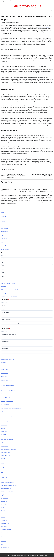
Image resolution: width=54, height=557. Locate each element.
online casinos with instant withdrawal (11, 408)
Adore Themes (42, 555)
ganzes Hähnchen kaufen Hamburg (10, 449)
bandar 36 (3, 286)
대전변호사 (3, 362)
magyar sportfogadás (7, 319)
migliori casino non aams (7, 359)
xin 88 (3, 305)
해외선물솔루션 (4, 373)
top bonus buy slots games (8, 390)
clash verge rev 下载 (6, 488)
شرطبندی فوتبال (4, 446)
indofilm (3, 458)
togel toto (3, 495)
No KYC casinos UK (6, 312)
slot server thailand (6, 529)
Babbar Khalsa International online (10, 290)
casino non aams (5, 345)
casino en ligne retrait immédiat (9, 334)
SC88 (2, 212)
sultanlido (3, 541)
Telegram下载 (4, 228)
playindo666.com (5, 455)
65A (3, 276)
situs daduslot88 (5, 404)
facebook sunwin (5, 249)
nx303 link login (5, 547)
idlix (2, 544)
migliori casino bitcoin (6, 380)
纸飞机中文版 (4, 376)
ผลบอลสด (3, 366)
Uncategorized (10, 169)
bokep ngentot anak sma (7, 482)
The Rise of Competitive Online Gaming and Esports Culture (8, 189)
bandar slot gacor (5, 523)
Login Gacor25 (4, 498)
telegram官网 (4, 520)
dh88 (3, 265)
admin (17, 22)
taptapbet (4, 434)
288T (3, 269)
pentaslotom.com (5, 452)
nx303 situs (4, 526)
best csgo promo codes (7, 401)
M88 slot (3, 428)
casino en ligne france (7, 338)
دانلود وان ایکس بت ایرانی (6, 417)
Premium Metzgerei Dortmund (9, 485)
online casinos (5, 348)
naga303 (3, 464)
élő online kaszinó (6, 316)
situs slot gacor (5, 394)
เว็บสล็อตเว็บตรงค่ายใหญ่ (7, 492)
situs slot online (5, 533)
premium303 (4, 231)
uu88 (3, 258)
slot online (3, 216)
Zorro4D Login (4, 422)
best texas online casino (7, 439)
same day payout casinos (7, 385)
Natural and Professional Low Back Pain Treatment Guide (27, 188)
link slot (3, 223)
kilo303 (3, 221)
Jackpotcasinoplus (27, 6)
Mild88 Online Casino (43, 27)
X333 (3, 272)
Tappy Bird (4, 477)
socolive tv (4, 235)
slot (2, 411)
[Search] (51, 11)
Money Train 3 (4, 431)
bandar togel (4, 501)
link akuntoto (4, 369)
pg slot (3, 507)
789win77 (4, 309)
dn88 (3, 262)
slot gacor (3, 467)
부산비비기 (3, 536)
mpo (2, 218)
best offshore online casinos (8, 283)
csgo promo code (5, 397)
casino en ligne (5, 341)
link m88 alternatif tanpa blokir (9, 296)
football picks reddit (6, 293)
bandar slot (4, 425)
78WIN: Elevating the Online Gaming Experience (43, 188)
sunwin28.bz (4, 246)
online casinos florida (6, 443)
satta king (3, 504)
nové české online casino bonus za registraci (12, 323)
